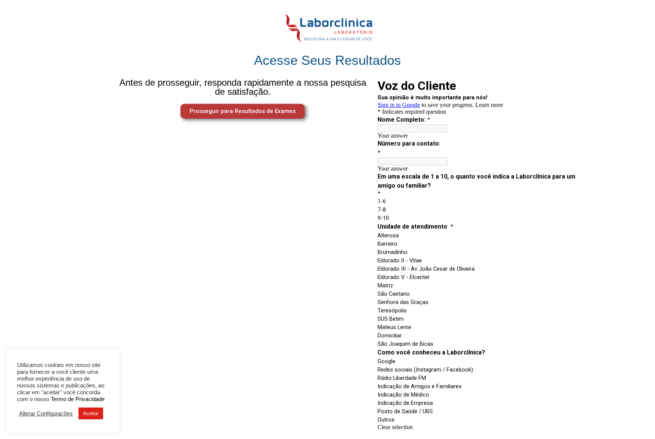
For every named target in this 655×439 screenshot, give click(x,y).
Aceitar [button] (91, 413)
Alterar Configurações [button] (46, 414)
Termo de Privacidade (78, 399)
